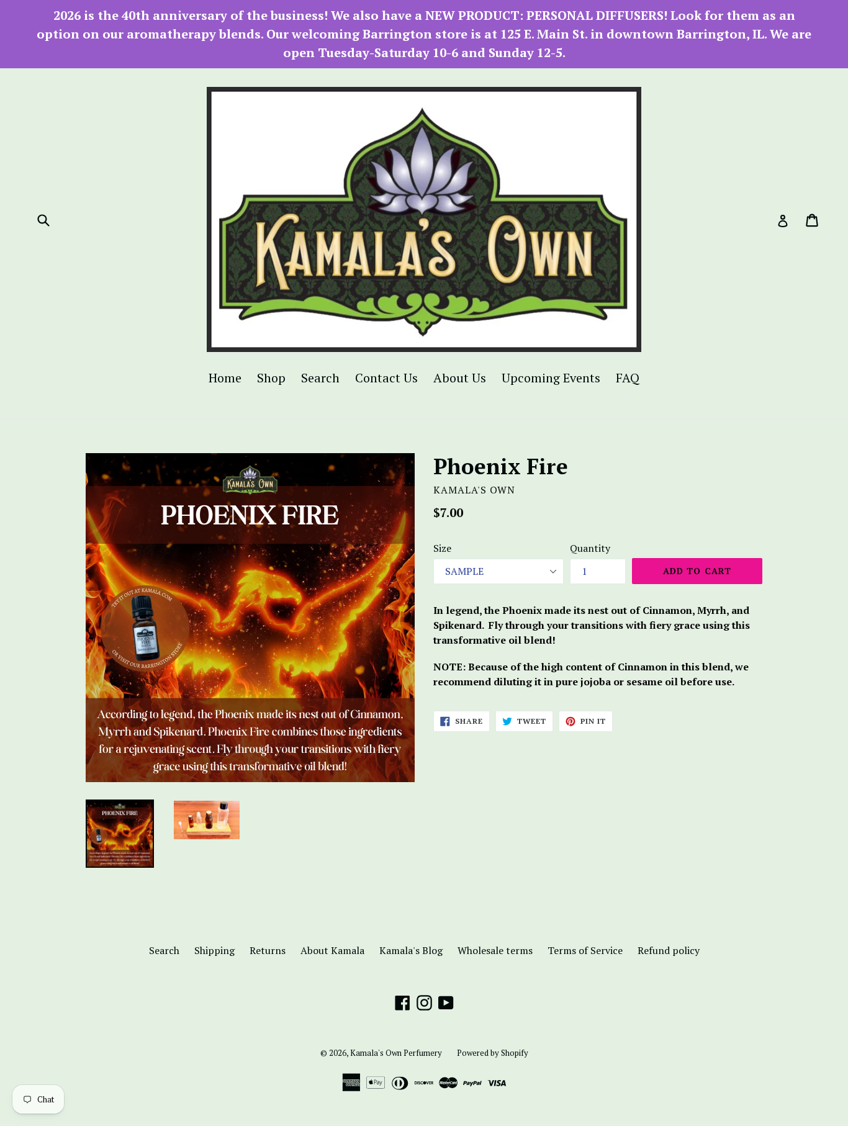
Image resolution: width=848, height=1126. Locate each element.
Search (320, 377)
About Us (459, 377)
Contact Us (386, 377)
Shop (271, 377)
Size (442, 548)
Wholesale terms (495, 950)
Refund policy (669, 950)
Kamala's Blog (411, 950)
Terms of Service (585, 950)
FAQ (627, 377)
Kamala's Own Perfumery (396, 1052)
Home (225, 377)
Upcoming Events (551, 377)
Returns (268, 950)
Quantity (590, 548)
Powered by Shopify (492, 1052)
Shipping (214, 950)
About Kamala (332, 950)
